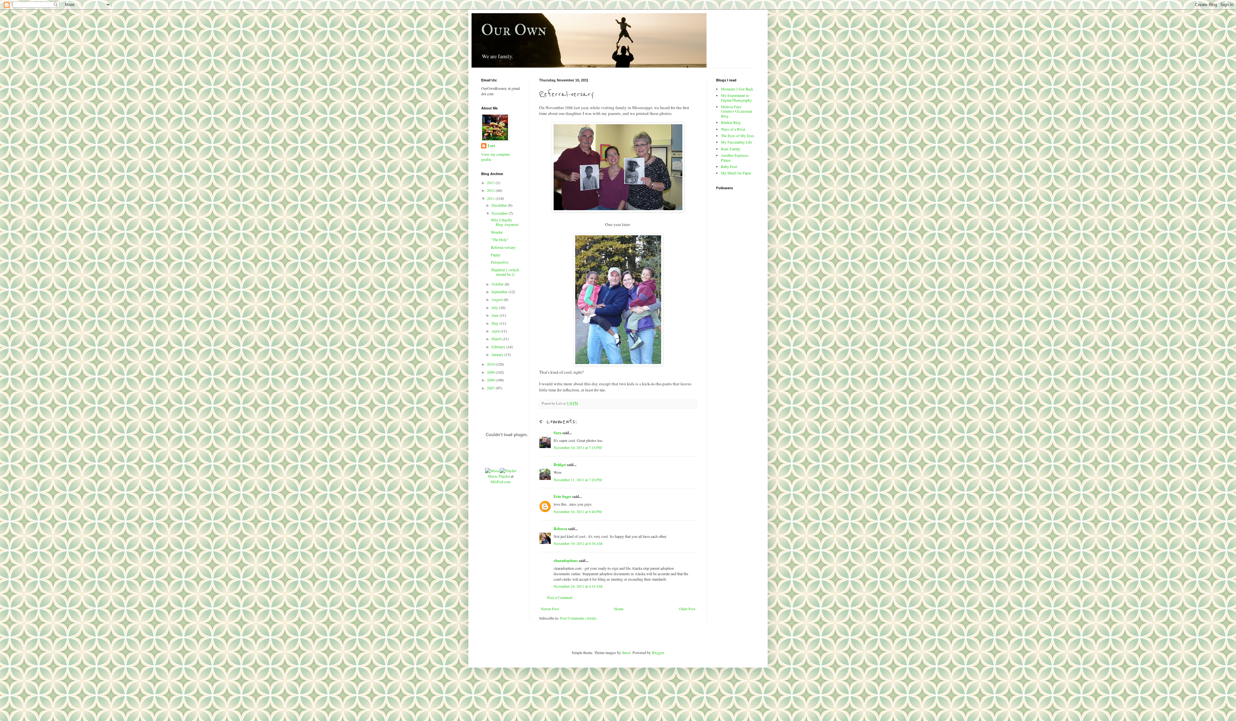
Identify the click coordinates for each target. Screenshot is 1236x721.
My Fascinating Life (736, 142)
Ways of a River (733, 129)
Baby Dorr (729, 166)
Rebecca (560, 528)
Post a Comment (559, 597)
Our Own (514, 30)
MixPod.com (500, 481)
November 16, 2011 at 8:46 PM (578, 511)
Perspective (499, 262)
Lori (491, 145)
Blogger (658, 652)
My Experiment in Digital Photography (736, 97)
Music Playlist (499, 476)
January (498, 354)
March (497, 338)
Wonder (497, 232)
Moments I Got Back (737, 88)
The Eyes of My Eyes (737, 135)
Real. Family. (731, 148)
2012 (491, 190)
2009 (491, 372)
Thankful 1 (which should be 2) (505, 272)
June (496, 315)
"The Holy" (500, 239)
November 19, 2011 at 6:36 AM (578, 543)
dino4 (626, 652)
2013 (491, 182)
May (496, 323)
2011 (491, 198)
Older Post (687, 608)
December (500, 205)
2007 (491, 387)
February (499, 346)
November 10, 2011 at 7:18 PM (578, 447)
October (498, 283)
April (496, 330)
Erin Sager (562, 496)
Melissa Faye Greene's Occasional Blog (736, 111)
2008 (491, 379)
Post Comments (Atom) (578, 618)
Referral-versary (503, 247)
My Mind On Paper (736, 172)
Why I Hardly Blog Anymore (505, 222)
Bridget (560, 464)
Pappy (496, 254)
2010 (491, 364)
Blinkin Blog (731, 122)
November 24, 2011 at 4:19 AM (578, 586)
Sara (557, 432)
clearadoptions (566, 560)
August (498, 299)
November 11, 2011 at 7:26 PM (578, 479)
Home (618, 608)
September (500, 291)
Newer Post (550, 608)
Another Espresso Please (734, 157)
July (495, 307)
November (500, 213)
